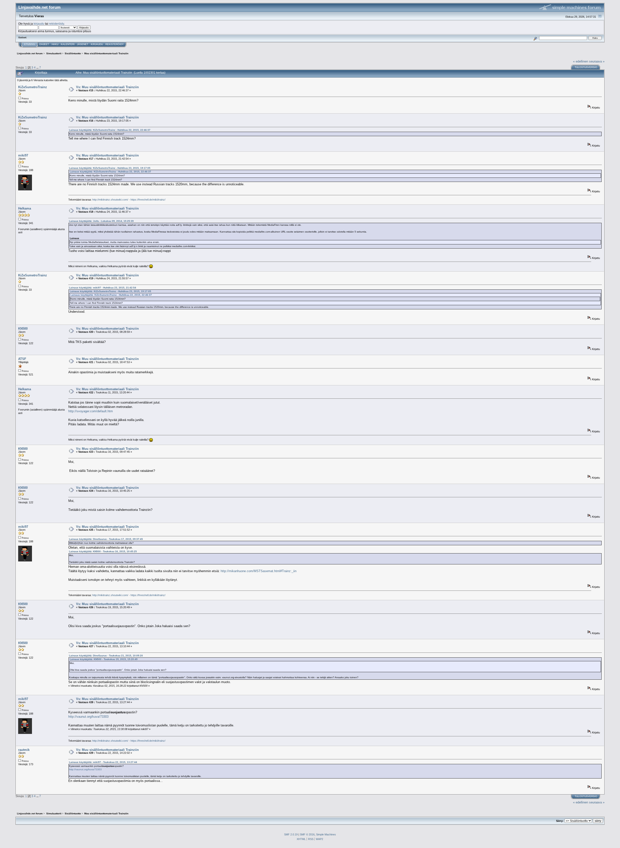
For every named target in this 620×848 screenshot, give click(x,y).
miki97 (23, 155)
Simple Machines (326, 834)
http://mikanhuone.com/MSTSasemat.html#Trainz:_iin (258, 571)
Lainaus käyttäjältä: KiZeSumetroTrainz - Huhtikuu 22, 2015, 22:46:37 (109, 130)
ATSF (22, 359)
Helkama (24, 208)
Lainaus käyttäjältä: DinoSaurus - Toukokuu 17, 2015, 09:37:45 (106, 539)
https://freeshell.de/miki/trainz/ (148, 199)
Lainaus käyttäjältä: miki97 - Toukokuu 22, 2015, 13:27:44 (103, 762)
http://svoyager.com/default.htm (90, 411)
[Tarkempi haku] (535, 38)
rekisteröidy (56, 23)
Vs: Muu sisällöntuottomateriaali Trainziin (107, 87)
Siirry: (560, 820)
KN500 (23, 328)
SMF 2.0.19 (291, 834)
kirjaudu (39, 23)
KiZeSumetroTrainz (32, 87)
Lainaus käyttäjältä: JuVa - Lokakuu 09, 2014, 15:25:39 (101, 221)
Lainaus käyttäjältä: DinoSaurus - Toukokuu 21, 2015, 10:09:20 (106, 655)
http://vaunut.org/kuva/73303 (88, 716)
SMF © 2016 (307, 834)
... (37, 67)
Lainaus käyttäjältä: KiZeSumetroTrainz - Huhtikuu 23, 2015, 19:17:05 (109, 168)
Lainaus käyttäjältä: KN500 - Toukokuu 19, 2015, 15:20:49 (104, 659)
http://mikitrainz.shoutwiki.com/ (110, 199)
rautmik (24, 750)
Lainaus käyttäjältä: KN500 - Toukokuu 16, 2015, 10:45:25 (103, 551)
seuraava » (596, 61)
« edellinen (580, 61)
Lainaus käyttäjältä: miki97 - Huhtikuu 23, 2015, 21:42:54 (102, 287)
